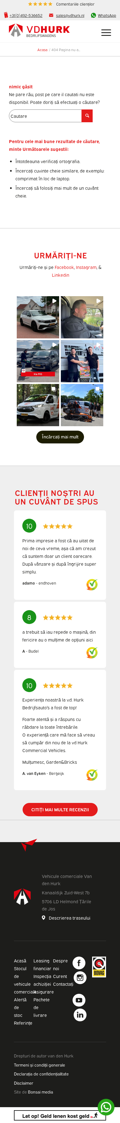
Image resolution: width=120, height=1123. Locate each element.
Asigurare (43, 992)
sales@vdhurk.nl (70, 15)
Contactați (63, 984)
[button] (38, 317)
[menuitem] (61, 4)
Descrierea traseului (69, 918)
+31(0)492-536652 (25, 15)
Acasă (20, 960)
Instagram (86, 267)
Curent (60, 976)
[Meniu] (103, 31)
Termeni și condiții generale (39, 1064)
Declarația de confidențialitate (41, 1073)
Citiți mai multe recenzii (60, 809)
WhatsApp (107, 15)
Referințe (23, 1023)
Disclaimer (23, 1082)
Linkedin (60, 275)
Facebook (64, 267)
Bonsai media (40, 1091)
